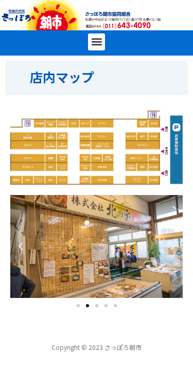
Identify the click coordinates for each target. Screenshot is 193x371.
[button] (96, 41)
